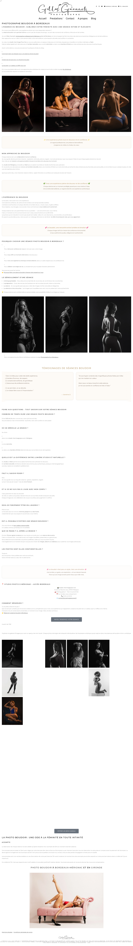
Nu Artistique (67, 69)
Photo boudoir (41, 867)
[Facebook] (96, 6)
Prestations (56, 18)
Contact (70, 18)
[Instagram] (99, 6)
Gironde (96, 867)
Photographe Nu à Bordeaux (49, 357)
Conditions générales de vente (23, 932)
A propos (83, 18)
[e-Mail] (102, 6)
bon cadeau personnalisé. (21, 525)
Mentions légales (7, 932)
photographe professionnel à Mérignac (28, 36)
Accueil (43, 18)
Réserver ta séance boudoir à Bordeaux (16, 613)
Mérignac (76, 867)
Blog (93, 18)
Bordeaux (62, 867)
